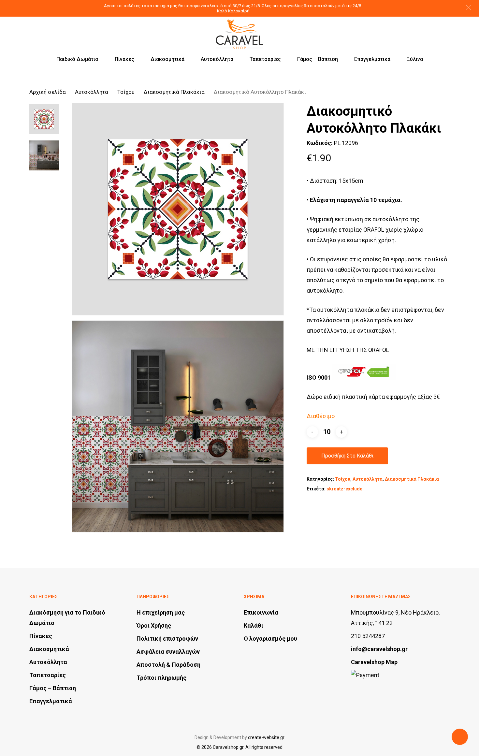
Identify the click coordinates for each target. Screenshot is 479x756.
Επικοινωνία (261, 612)
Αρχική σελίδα (47, 92)
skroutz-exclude (344, 488)
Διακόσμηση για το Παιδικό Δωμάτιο (67, 617)
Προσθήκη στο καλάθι (347, 456)
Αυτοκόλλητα (91, 92)
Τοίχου (126, 92)
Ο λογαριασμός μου (270, 638)
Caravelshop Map (374, 662)
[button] (468, 7)
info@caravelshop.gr (379, 649)
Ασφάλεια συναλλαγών (168, 651)
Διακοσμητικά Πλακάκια (174, 92)
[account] (429, 28)
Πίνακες (40, 635)
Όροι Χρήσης (154, 625)
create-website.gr (266, 737)
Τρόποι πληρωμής (161, 677)
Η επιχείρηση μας (161, 612)
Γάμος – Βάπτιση (52, 688)
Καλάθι (253, 625)
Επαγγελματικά (50, 701)
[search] (412, 28)
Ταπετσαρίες (47, 675)
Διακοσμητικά (49, 649)
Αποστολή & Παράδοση (168, 664)
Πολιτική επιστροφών (167, 638)
